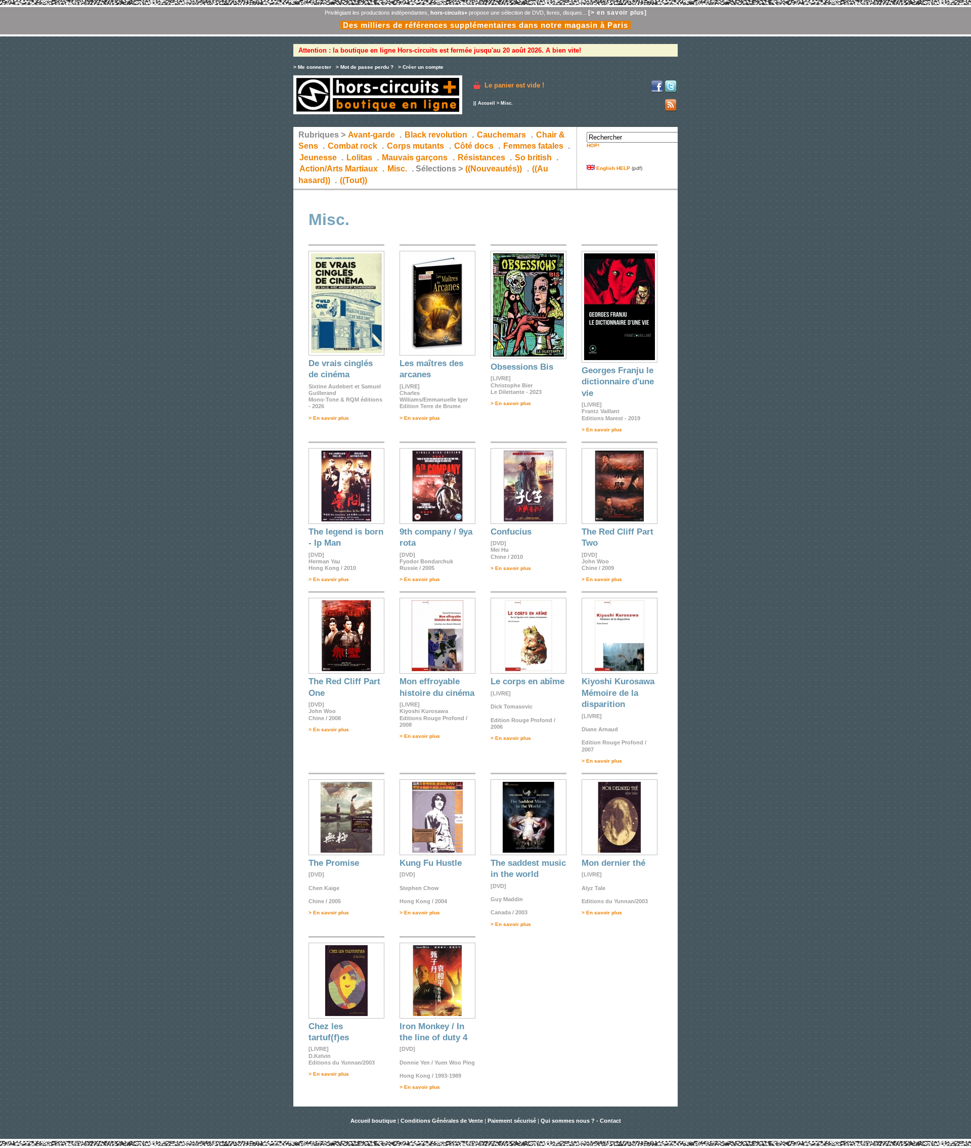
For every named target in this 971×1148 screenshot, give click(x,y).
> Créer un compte (421, 67)
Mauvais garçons (415, 157)
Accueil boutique (374, 1121)
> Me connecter (312, 67)
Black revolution (436, 134)
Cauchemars (501, 134)
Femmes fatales (533, 146)
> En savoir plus (328, 418)
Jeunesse (318, 157)
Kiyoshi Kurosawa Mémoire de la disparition (618, 693)
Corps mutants (416, 146)
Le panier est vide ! (514, 85)
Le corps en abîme (527, 681)
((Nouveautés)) (493, 168)
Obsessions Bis (522, 367)
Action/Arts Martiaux (338, 168)
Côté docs (474, 146)
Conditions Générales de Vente (442, 1121)
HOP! (593, 145)
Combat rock (352, 146)
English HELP (612, 168)
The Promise (333, 863)
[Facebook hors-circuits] (657, 91)
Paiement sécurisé (512, 1121)
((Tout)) (353, 180)
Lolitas (359, 157)
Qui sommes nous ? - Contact (581, 1121)
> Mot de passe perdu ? (364, 67)
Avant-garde (371, 134)
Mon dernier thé (613, 863)
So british (533, 157)
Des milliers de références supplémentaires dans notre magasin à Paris (485, 25)
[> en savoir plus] (617, 12)
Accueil (486, 103)
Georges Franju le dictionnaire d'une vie (618, 382)
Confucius (511, 532)
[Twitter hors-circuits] (671, 91)
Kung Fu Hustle (431, 863)
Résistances (481, 157)
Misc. (397, 168)
